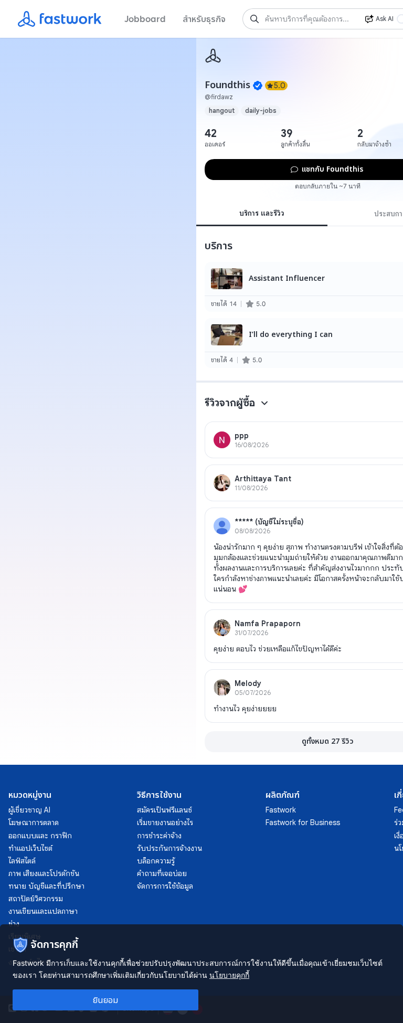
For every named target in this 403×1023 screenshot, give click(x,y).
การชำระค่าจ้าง (159, 835)
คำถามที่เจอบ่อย (162, 873)
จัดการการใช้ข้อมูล (165, 886)
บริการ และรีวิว (261, 213)
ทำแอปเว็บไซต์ (30, 848)
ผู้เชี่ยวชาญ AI (29, 810)
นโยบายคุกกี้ (229, 975)
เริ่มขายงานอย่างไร (165, 822)
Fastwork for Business (303, 822)
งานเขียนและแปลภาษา (43, 911)
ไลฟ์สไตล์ (22, 861)
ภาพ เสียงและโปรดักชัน (43, 873)
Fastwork (281, 810)
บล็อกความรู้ (156, 861)
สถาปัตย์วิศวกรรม (35, 898)
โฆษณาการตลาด (33, 822)
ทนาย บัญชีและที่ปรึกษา (46, 886)
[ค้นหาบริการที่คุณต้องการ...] (254, 19)
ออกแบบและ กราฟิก (40, 835)
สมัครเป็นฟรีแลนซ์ (164, 810)
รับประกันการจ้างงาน (169, 848)
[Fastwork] (213, 55)
